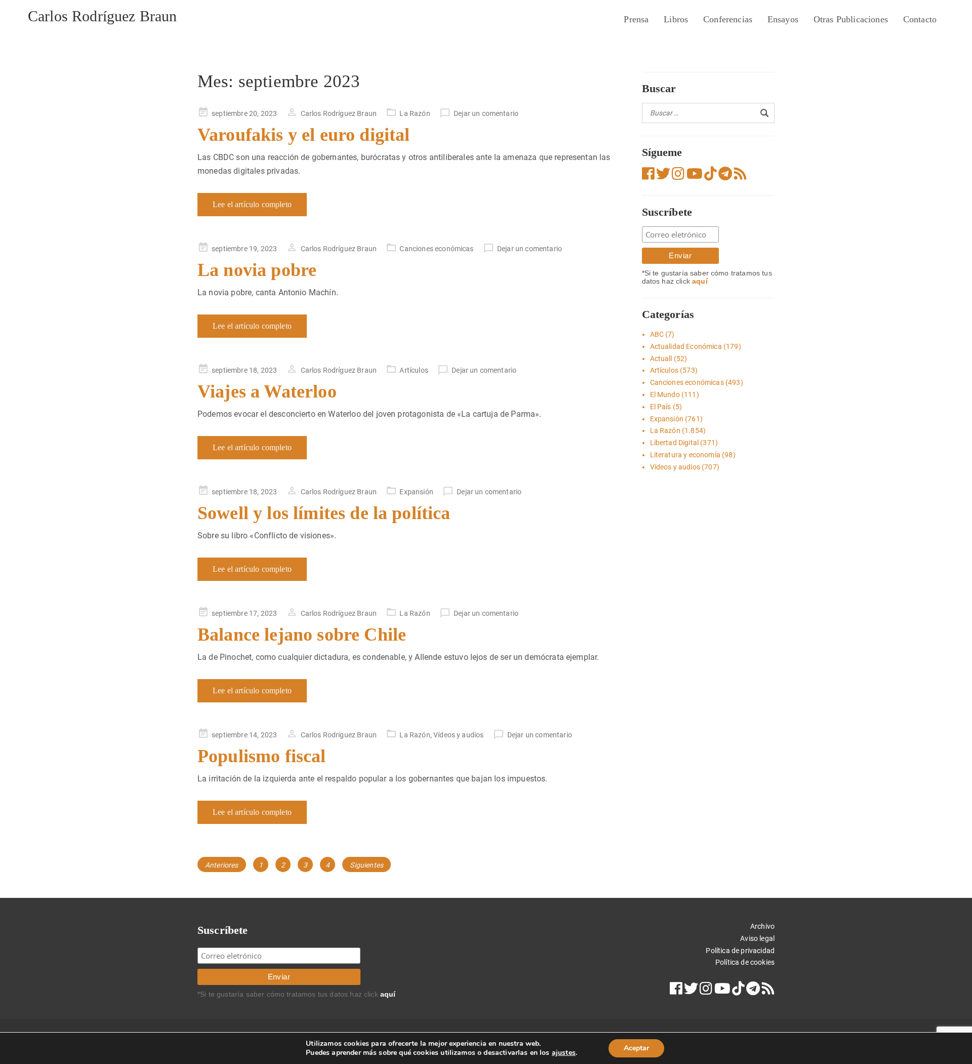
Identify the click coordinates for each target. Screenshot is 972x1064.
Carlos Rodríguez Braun (102, 16)
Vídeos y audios (458, 735)
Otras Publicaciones (851, 19)
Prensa (636, 19)
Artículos (413, 370)
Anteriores (221, 865)
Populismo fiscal (261, 756)
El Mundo (665, 394)
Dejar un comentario (486, 113)
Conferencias (727, 19)
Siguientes (366, 865)
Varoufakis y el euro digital (303, 135)
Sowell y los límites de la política (324, 513)
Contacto (920, 19)
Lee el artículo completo (252, 204)
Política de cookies (745, 962)
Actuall (661, 358)
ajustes (564, 1052)
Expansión (416, 492)
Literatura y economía (685, 455)
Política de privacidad (740, 951)
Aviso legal (757, 938)
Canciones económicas (436, 249)
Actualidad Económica (686, 346)
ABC (657, 334)
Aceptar (636, 1048)
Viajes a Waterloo (267, 391)
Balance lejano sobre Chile (301, 634)
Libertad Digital (674, 443)
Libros (676, 19)
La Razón (414, 113)
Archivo (762, 926)
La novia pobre (256, 270)
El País (660, 407)
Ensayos (782, 19)
